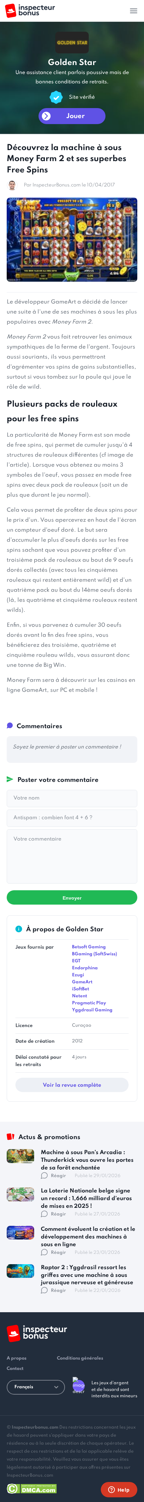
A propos (16, 1358)
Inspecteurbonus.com (35, 1427)
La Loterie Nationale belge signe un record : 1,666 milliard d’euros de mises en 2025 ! (86, 1198)
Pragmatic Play (89, 1003)
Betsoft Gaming (89, 947)
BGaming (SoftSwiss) (94, 954)
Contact (15, 1369)
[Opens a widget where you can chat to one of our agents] (118, 1490)
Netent (79, 996)
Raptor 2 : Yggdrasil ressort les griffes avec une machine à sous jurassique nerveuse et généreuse (87, 1275)
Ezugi (78, 975)
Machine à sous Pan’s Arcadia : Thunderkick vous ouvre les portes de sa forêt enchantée (87, 1160)
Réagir (58, 1176)
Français (23, 1387)
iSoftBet (80, 989)
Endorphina (85, 968)
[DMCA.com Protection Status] (32, 1487)
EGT (76, 961)
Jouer (75, 116)
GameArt (82, 982)
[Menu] (133, 10)
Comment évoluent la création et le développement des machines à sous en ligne (88, 1236)
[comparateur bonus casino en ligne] (30, 11)
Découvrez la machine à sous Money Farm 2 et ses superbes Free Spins (66, 159)
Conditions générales (80, 1358)
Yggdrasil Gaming (92, 1010)
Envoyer (72, 898)
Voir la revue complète (72, 1085)
